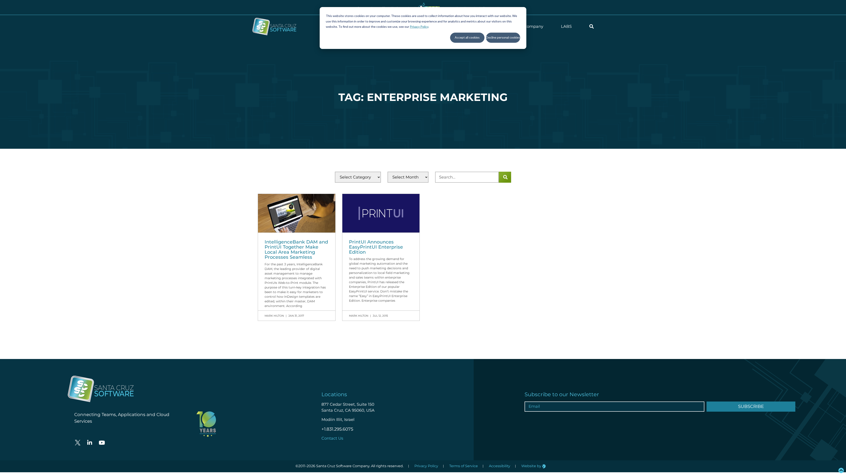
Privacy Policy (419, 26)
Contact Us (332, 438)
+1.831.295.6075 (337, 429)
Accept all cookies (467, 37)
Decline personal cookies (503, 37)
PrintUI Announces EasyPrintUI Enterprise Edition (376, 247)
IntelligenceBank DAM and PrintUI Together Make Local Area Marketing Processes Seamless (296, 249)
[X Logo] (77, 442)
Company (533, 26)
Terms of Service (463, 466)
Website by (531, 466)
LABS (566, 26)
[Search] (505, 177)
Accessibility (499, 466)
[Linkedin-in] (89, 442)
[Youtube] (101, 442)
